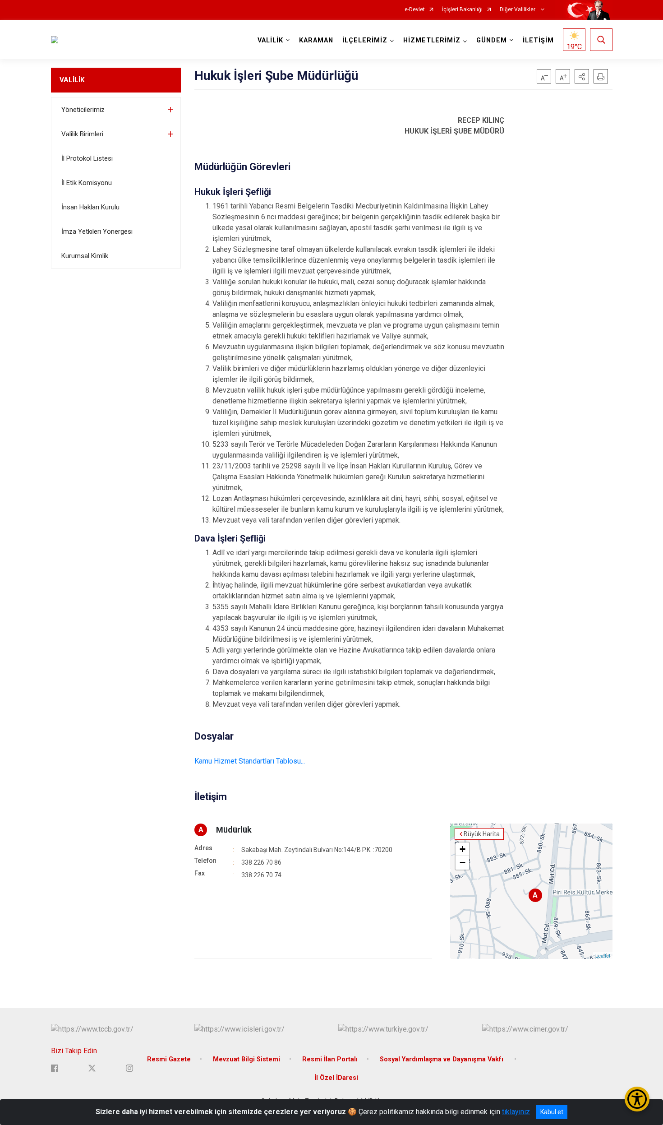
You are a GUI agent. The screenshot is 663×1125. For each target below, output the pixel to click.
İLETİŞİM (538, 40)
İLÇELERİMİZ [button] (364, 40)
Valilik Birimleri (82, 134)
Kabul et (551, 1112)
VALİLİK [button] (270, 40)
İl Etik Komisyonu (86, 183)
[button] (582, 76)
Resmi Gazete (169, 1059)
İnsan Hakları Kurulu (90, 207)
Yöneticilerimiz (83, 110)
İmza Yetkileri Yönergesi (97, 231)
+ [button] (462, 849)
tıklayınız (516, 1111)
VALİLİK (72, 80)
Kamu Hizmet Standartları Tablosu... (249, 761)
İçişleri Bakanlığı (462, 10)
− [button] (462, 862)
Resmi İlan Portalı (330, 1059)
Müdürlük (234, 829)
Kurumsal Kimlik (84, 256)
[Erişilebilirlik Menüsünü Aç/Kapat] (637, 1099)
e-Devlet (415, 10)
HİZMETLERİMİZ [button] (431, 40)
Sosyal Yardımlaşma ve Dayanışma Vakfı (442, 1059)
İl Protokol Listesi (87, 158)
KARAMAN (316, 40)
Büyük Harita (482, 834)
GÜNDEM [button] (491, 40)
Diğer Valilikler (518, 10)
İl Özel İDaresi (336, 1078)
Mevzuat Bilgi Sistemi (246, 1059)
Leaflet (602, 955)
